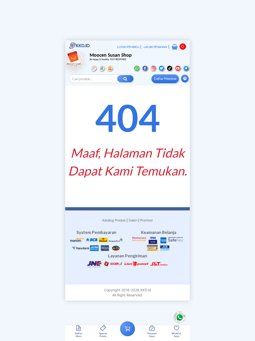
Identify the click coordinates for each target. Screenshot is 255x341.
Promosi (146, 220)
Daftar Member (165, 79)
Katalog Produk (114, 220)
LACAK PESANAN (155, 47)
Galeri (132, 220)
